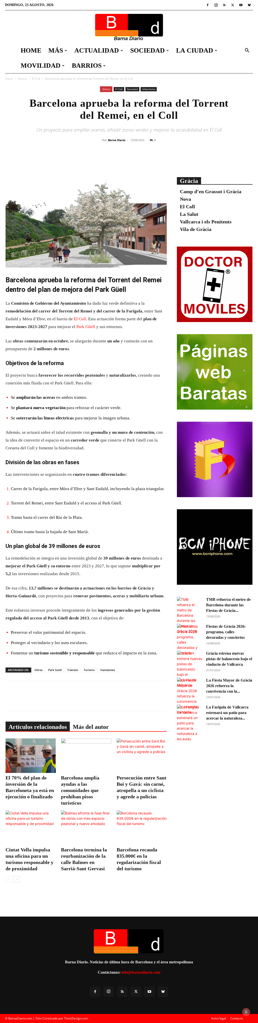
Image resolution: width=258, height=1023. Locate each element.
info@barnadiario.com (140, 972)
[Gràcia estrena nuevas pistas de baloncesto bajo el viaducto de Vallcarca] (189, 669)
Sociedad (147, 50)
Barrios (87, 65)
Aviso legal (218, 1018)
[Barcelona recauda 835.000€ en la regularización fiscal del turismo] (142, 827)
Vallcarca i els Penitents (206, 221)
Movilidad (40, 65)
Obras (39, 670)
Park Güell (85, 326)
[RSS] (224, 5)
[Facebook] (207, 5)
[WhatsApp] (150, 160)
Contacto (236, 1018)
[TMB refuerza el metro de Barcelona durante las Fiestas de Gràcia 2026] (189, 615)
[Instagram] (216, 5)
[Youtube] (241, 5)
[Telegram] (161, 160)
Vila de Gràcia (195, 229)
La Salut (189, 214)
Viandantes (107, 670)
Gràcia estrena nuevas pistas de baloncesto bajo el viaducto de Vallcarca (229, 658)
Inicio (9, 78)
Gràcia (22, 78)
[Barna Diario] (129, 27)
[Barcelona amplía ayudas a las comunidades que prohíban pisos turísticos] (86, 755)
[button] (247, 51)
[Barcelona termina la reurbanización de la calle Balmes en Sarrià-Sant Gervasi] (86, 827)
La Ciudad (194, 50)
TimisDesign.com (76, 1018)
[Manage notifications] (246, 1012)
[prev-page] (9, 879)
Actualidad (96, 50)
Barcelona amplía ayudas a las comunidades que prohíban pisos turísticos (80, 790)
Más (55, 50)
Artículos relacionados (38, 727)
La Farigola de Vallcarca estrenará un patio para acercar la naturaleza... (227, 712)
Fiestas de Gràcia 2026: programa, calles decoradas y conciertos (226, 632)
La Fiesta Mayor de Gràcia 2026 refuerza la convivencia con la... (229, 685)
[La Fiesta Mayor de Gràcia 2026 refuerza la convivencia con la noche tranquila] (189, 696)
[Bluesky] (249, 5)
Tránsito (72, 670)
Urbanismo (148, 89)
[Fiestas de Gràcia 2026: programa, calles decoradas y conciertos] (189, 639)
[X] (232, 5)
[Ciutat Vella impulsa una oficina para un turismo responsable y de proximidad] (31, 827)
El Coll (36, 78)
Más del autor (91, 727)
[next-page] (17, 879)
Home (31, 50)
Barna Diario (116, 140)
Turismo (89, 670)
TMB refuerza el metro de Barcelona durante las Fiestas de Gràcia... (228, 605)
